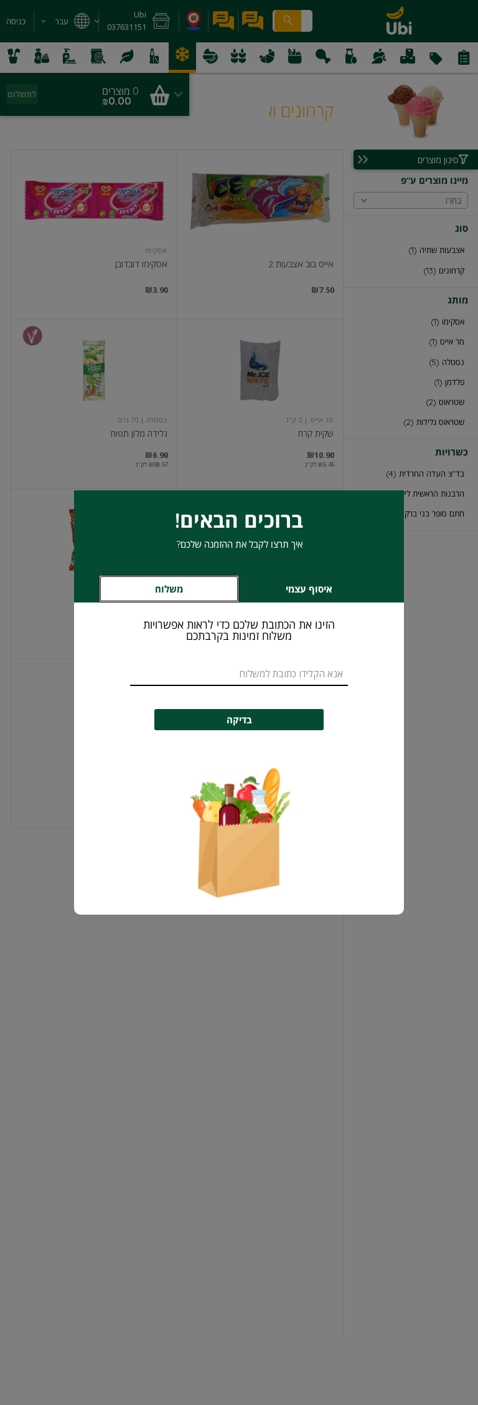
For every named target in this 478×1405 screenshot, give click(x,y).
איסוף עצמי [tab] (290, 592)
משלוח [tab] (169, 589)
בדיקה (239, 720)
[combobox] (239, 674)
